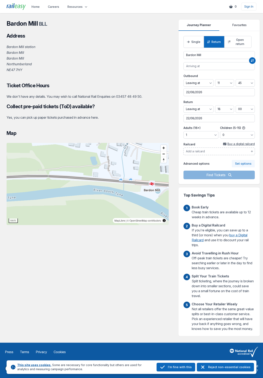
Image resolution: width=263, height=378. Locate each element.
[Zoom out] (164, 154)
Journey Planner (199, 25)
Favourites (239, 25)
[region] (88, 184)
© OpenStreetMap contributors (144, 220)
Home (35, 6)
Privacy (41, 352)
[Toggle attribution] (164, 220)
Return (188, 102)
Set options (243, 163)
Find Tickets (216, 175)
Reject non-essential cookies (229, 367)
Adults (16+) (192, 128)
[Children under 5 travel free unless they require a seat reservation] (244, 127)
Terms (24, 352)
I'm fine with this (180, 367)
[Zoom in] (164, 148)
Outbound (190, 76)
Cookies (60, 352)
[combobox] (219, 55)
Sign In (248, 6)
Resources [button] (75, 6)
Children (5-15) (231, 128)
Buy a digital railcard (241, 144)
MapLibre (119, 220)
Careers (53, 6)
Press (9, 352)
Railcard (189, 144)
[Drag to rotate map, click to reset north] (164, 160)
